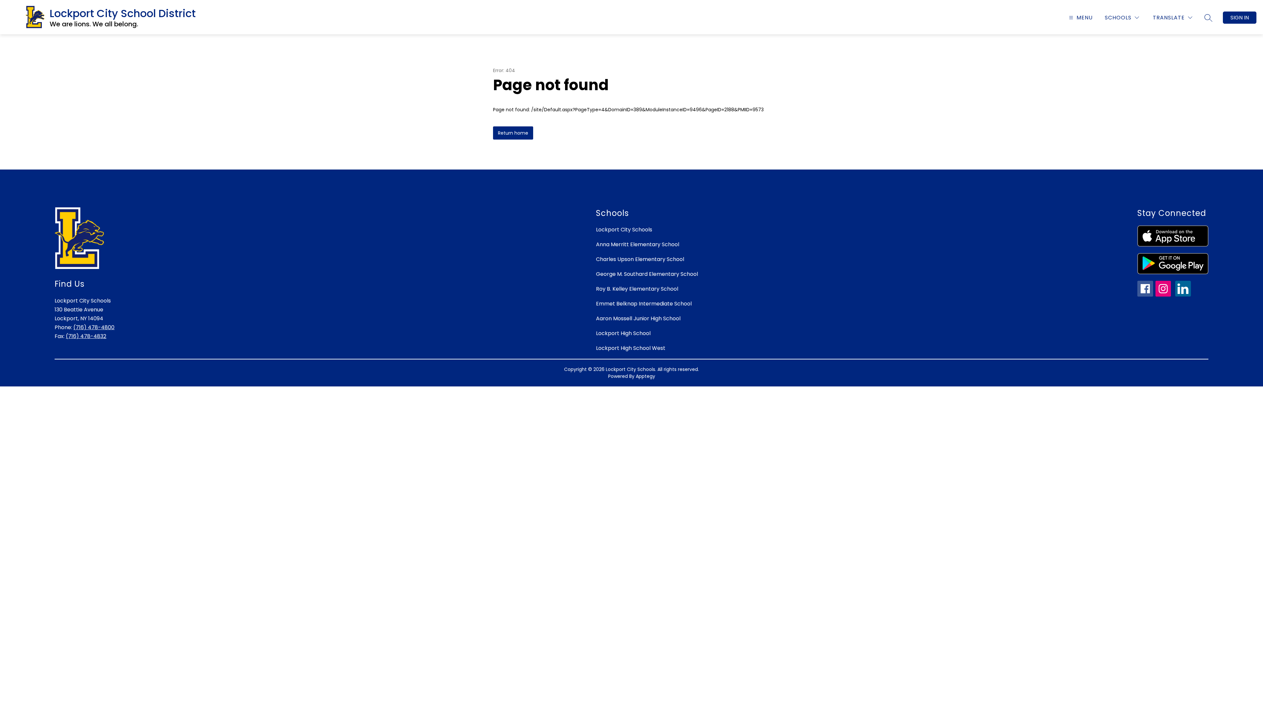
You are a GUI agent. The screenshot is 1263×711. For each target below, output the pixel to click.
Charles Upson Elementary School (640, 259)
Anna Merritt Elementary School (637, 244)
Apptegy (645, 376)
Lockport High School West (630, 348)
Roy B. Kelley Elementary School (637, 289)
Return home (513, 133)
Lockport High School (623, 333)
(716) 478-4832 (86, 336)
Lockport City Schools (624, 229)
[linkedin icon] (1183, 295)
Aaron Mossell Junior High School (638, 318)
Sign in (1239, 17)
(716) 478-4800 (93, 327)
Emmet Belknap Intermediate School (644, 303)
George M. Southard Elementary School (647, 274)
